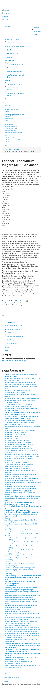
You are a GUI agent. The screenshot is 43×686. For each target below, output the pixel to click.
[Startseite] (21, 315)
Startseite (9, 149)
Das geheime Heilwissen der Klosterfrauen (13, 302)
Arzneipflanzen (17, 149)
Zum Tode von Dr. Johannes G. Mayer (14, 361)
